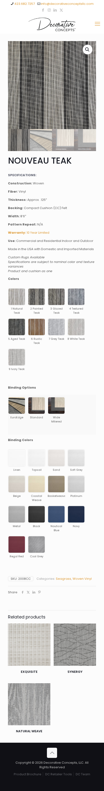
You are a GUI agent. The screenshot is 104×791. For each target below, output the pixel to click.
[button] (87, 49)
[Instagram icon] (49, 10)
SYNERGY (74, 671)
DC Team (83, 774)
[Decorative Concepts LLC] (52, 24)
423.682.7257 (24, 3)
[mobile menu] (97, 24)
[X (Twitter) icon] (61, 10)
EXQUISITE (29, 671)
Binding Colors (20, 440)
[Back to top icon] (52, 753)
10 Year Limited (28, 232)
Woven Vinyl (82, 578)
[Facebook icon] (43, 10)
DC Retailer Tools (58, 774)
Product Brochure (27, 774)
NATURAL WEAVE (29, 731)
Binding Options (22, 387)
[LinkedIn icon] (55, 10)
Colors (13, 278)
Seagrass (63, 578)
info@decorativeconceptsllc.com (67, 3)
